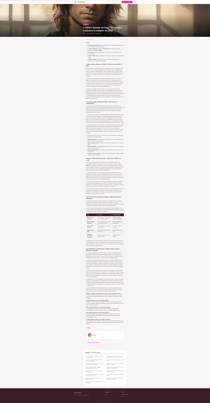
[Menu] (135, 2)
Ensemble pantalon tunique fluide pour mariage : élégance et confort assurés (94, 360)
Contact (123, 396)
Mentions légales (125, 394)
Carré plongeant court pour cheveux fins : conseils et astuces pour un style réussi (94, 375)
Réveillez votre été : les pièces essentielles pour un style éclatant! (94, 382)
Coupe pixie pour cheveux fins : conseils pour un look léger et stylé (94, 371)
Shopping (86, 24)
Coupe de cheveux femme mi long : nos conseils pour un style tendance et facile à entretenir (115, 357)
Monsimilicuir (81, 2)
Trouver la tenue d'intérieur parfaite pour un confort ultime (115, 360)
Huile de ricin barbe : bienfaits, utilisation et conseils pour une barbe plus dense (115, 371)
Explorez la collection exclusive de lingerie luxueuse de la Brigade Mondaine (93, 368)
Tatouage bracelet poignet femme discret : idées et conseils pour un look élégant (115, 368)
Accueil (87, 39)
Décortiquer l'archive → (127, 1)
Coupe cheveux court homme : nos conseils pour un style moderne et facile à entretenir (94, 364)
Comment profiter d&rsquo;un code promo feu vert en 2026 (115, 375)
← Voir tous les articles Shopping (92, 342)
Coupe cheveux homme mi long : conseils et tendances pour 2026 (93, 379)
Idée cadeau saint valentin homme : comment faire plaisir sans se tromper (115, 364)
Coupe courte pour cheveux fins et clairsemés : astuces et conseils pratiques (115, 379)
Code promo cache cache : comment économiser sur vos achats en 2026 (94, 357)
